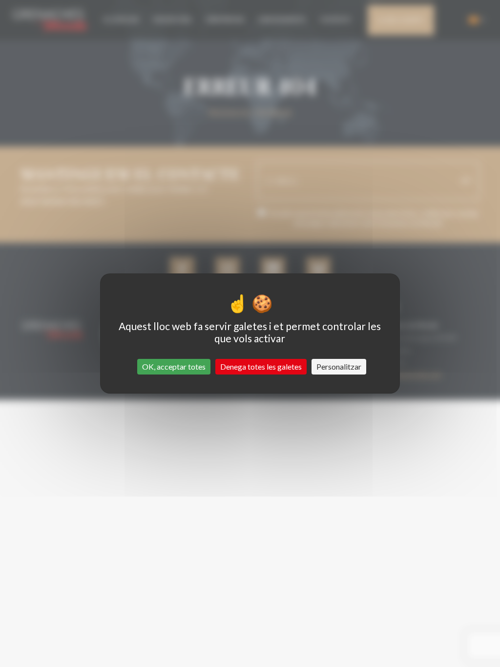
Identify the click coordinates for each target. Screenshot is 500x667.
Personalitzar (338, 366)
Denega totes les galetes (261, 366)
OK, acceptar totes (174, 366)
